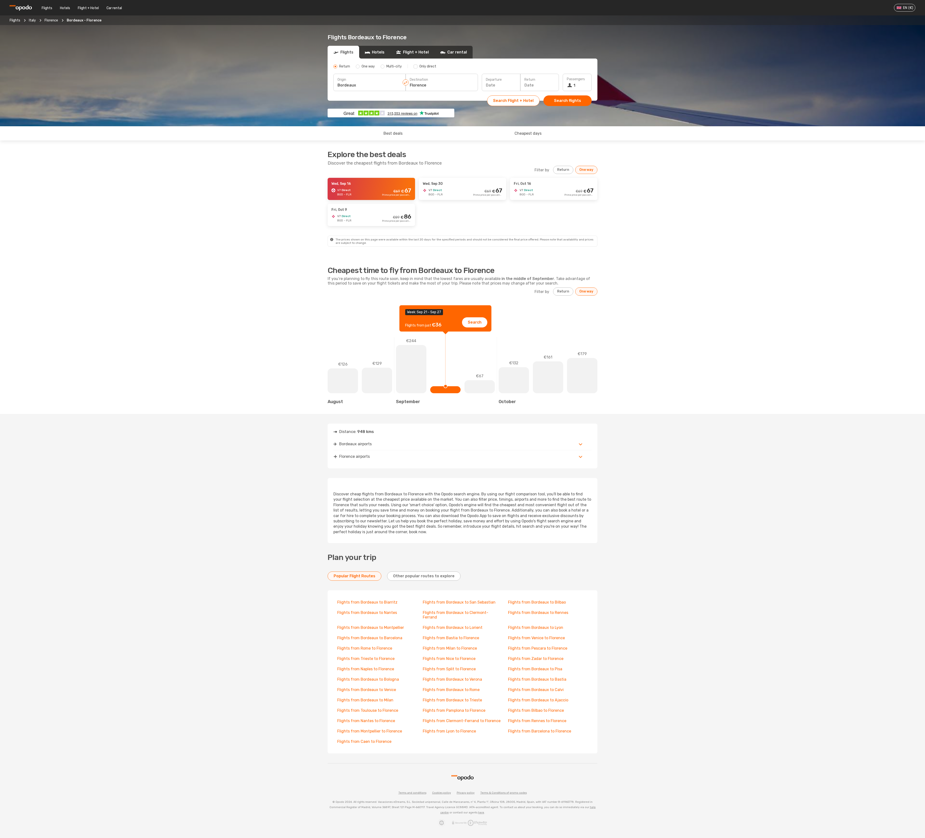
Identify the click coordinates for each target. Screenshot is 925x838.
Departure (494, 80)
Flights (47, 8)
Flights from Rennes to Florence (537, 720)
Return (529, 80)
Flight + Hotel (88, 8)
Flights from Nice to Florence (449, 658)
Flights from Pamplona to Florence (454, 710)
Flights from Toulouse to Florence (367, 710)
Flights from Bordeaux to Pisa (535, 669)
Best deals (393, 133)
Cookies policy (441, 792)
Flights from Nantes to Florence (366, 720)
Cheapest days (528, 133)
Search (475, 322)
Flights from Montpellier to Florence (369, 731)
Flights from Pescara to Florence (537, 648)
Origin (341, 80)
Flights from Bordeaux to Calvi (536, 689)
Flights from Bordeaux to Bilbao (537, 602)
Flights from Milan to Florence (450, 648)
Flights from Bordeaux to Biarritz (367, 602)
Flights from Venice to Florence (536, 638)
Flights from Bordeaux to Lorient (452, 627)
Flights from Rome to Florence (364, 648)
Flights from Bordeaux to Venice (366, 689)
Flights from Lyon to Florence (449, 731)
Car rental (114, 8)
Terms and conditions (412, 792)
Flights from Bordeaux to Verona (452, 679)
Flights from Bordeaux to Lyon (535, 627)
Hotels (65, 8)
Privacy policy (466, 792)
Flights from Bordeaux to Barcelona (369, 638)
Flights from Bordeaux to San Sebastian (459, 602)
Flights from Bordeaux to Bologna (368, 679)
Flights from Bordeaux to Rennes (538, 612)
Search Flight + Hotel (513, 100)
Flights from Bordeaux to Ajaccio (538, 700)
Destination (419, 80)
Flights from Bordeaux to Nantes (367, 612)
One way (586, 170)
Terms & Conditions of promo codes (503, 792)
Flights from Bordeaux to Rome (451, 689)
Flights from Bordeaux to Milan (365, 700)
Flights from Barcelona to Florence (539, 731)
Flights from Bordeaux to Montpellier (370, 627)
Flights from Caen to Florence (364, 741)
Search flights (567, 100)
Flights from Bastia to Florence (451, 638)
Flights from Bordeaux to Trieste (452, 700)
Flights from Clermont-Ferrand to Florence (462, 720)
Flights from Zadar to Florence (535, 658)
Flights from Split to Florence (449, 669)
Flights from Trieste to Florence (366, 658)
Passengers (576, 79)
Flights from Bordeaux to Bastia (537, 679)
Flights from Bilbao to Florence (536, 710)
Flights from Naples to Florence (365, 669)
